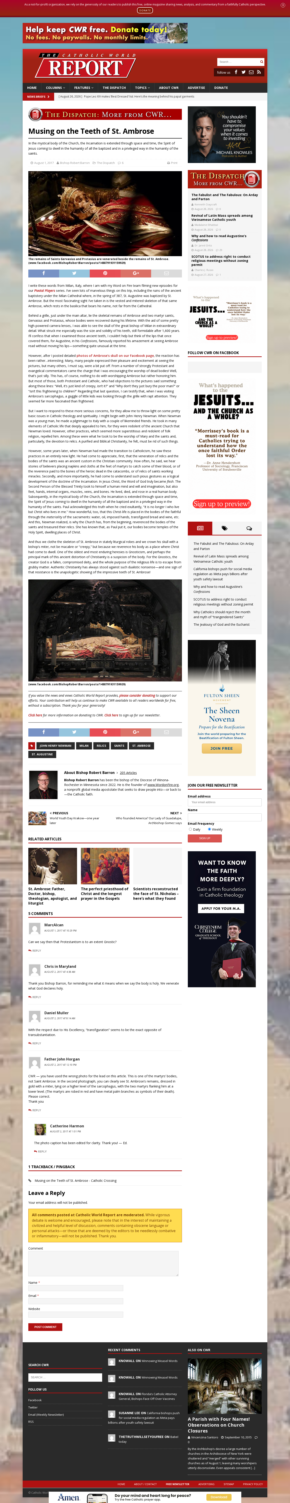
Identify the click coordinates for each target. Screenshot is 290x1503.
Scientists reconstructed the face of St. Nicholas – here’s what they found (156, 893)
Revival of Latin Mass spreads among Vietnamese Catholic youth (222, 217)
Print (174, 163)
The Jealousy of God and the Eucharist (221, 624)
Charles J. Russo (204, 270)
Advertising (206, 1484)
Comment (35, 1248)
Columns (54, 87)
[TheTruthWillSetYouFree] (111, 1439)
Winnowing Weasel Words (160, 1361)
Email (32, 1296)
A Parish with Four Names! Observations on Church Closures (219, 1425)
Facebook (35, 1400)
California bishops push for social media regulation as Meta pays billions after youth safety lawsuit (222, 574)
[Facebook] (236, 72)
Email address (199, 796)
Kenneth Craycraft (206, 204)
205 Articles (128, 773)
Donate (221, 87)
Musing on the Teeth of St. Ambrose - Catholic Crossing (75, 1180)
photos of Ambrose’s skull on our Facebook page (115, 355)
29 (221, 250)
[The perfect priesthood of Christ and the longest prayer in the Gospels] (105, 866)
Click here (35, 715)
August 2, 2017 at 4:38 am (59, 971)
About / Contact (145, 1484)
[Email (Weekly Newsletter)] (251, 72)
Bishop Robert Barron (75, 163)
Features (82, 87)
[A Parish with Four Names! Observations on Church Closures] (225, 1386)
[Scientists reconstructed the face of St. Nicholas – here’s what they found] (157, 866)
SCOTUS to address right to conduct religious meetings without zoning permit (221, 260)
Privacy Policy (253, 1484)
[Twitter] (243, 72)
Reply (36, 950)
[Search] (261, 62)
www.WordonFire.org (163, 785)
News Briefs (36, 97)
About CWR (169, 87)
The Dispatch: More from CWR (225, 179)
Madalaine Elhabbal (206, 224)
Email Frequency (201, 823)
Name (33, 1282)
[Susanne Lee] (111, 1415)
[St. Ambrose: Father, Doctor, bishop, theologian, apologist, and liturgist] (52, 866)
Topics (141, 87)
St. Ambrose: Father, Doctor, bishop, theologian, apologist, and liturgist (52, 895)
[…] (253, 1468)
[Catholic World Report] (145, 80)
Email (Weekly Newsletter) (46, 1415)
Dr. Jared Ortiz (203, 245)
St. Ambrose (141, 746)
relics (101, 746)
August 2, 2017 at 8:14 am (59, 1018)
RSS (31, 1422)
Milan (84, 746)
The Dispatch (114, 87)
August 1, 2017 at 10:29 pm (60, 930)
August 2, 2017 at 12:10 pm (60, 1064)
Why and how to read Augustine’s (218, 238)
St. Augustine (42, 754)
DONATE (145, 10)
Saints (119, 746)
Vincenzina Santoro (204, 1437)
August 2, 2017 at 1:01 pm (65, 1131)
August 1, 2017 (44, 163)
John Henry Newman (55, 746)
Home (32, 87)
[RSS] (259, 72)
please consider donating (137, 695)
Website (34, 1309)
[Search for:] (238, 61)
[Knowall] (111, 1363)
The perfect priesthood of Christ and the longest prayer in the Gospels (104, 893)
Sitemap (229, 1484)
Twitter (33, 1407)
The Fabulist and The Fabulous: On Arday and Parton (224, 197)
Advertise (196, 87)
